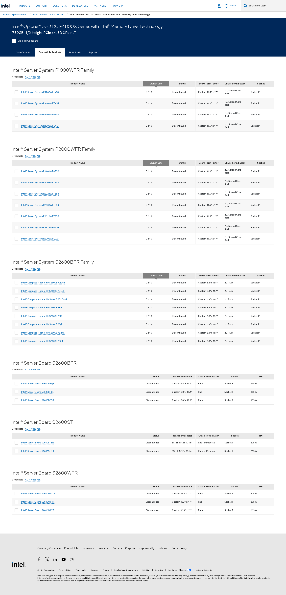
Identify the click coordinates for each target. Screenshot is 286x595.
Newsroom (89, 548)
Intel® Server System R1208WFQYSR (40, 125)
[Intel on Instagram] (71, 560)
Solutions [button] (60, 5)
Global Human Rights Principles (241, 578)
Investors (104, 548)
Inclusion (163, 548)
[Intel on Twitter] (47, 560)
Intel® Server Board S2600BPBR (37, 391)
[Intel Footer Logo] (18, 564)
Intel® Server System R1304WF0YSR (40, 114)
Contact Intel (71, 548)
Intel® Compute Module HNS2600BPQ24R (43, 282)
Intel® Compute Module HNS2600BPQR (41, 324)
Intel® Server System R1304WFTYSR (40, 103)
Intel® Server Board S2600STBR (37, 442)
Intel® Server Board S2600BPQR (37, 383)
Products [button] (23, 5)
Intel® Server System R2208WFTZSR (40, 182)
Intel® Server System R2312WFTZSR (40, 216)
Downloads (75, 52)
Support (93, 52)
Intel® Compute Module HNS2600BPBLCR (43, 290)
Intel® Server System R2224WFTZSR (40, 193)
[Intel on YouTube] (63, 560)
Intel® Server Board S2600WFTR (37, 501)
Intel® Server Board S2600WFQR (38, 493)
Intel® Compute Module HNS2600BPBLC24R (44, 299)
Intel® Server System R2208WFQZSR (40, 238)
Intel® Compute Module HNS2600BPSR (41, 316)
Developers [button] (80, 5)
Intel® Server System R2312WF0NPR (40, 227)
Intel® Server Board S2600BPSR (37, 400)
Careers (117, 548)
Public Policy (179, 548)
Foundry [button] (118, 5)
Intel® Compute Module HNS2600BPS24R (42, 340)
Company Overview (49, 548)
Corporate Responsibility (140, 548)
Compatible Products (50, 52)
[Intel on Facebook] (39, 560)
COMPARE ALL (32, 76)
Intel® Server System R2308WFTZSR (40, 204)
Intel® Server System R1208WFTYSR (40, 92)
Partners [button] (100, 5)
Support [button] (42, 5)
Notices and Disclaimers (96, 578)
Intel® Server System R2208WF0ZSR (40, 171)
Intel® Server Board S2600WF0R (37, 510)
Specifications (23, 52)
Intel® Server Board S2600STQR (37, 451)
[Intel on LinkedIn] (55, 560)
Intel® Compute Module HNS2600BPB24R (43, 332)
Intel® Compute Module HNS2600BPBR (41, 307)
